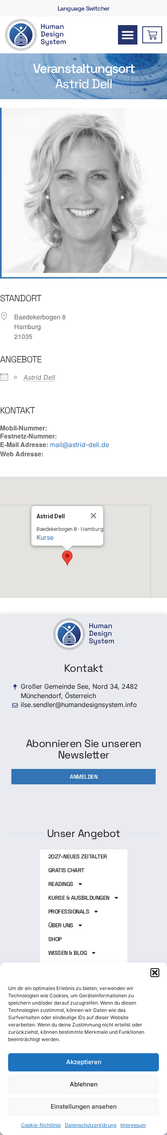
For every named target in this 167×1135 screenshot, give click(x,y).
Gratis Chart (66, 870)
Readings (60, 884)
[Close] (93, 516)
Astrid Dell (39, 377)
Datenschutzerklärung (90, 1125)
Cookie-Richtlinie (41, 1125)
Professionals (69, 911)
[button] (155, 973)
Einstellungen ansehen (84, 1106)
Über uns (60, 925)
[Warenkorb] (152, 34)
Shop (55, 939)
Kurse (45, 537)
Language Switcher (83, 8)
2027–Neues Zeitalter (77, 856)
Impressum (133, 1125)
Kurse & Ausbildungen (78, 897)
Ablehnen (84, 1084)
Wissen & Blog (67, 952)
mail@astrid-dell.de (79, 445)
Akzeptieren (83, 1062)
